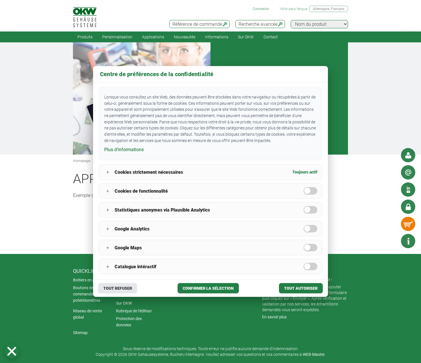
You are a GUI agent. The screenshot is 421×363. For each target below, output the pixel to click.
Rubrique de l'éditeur (134, 311)
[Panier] (408, 224)
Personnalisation (117, 37)
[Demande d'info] (408, 172)
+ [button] (107, 172)
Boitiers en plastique (91, 280)
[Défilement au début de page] (391, 241)
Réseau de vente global (87, 314)
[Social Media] (408, 189)
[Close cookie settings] (12, 351)
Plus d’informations (124, 149)
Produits (85, 37)
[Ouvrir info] (408, 241)
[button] (12, 351)
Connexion (261, 9)
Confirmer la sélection (208, 288)
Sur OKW (246, 37)
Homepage (81, 161)
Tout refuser (117, 288)
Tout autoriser (301, 288)
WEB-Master (314, 354)
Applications (153, 37)
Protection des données (129, 321)
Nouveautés (184, 37)
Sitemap (80, 332)
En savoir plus (274, 317)
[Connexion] (408, 207)
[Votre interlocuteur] (408, 155)
